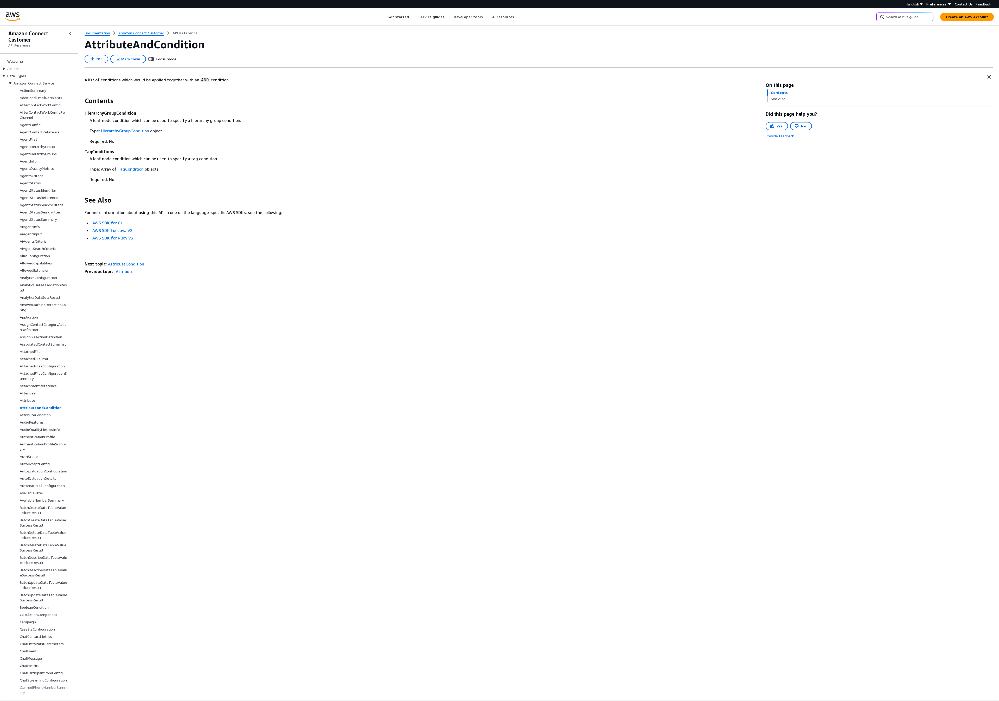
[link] (184, 33)
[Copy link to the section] (80, 100)
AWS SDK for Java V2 (112, 230)
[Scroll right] (518, 17)
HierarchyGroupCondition (125, 130)
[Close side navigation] (70, 33)
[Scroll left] (383, 17)
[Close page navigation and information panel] (989, 77)
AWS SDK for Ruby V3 (112, 238)
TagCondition (131, 169)
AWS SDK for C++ (108, 222)
